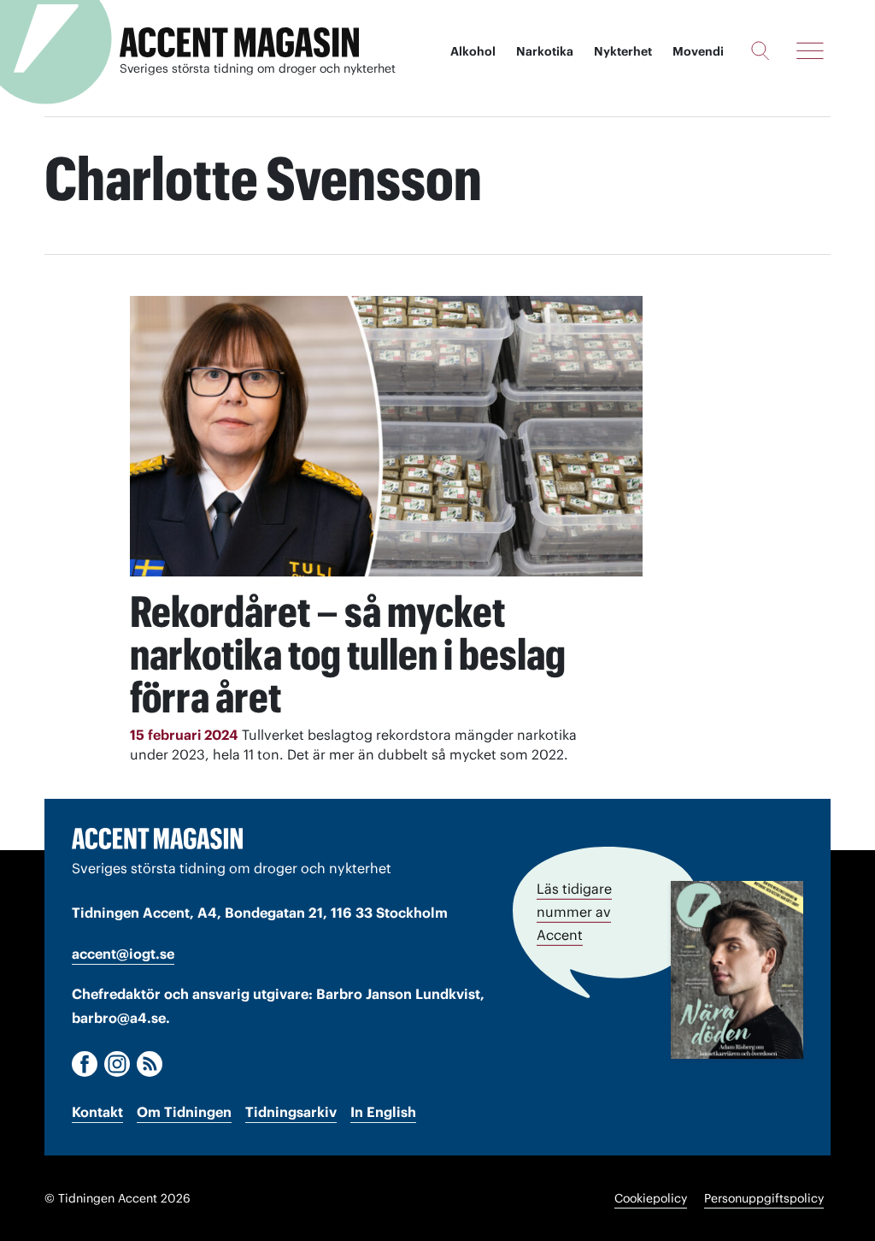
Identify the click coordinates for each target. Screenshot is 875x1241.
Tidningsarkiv (291, 1111)
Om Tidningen (184, 1111)
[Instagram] (117, 1064)
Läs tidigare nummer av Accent (574, 911)
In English (383, 1111)
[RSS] (149, 1064)
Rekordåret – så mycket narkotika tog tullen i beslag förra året (348, 654)
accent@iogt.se (123, 953)
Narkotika (544, 51)
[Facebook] (84, 1064)
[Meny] (810, 50)
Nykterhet (623, 51)
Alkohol (473, 51)
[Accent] (157, 838)
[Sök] (760, 50)
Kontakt (97, 1111)
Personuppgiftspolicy (764, 1198)
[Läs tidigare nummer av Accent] (737, 970)
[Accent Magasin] (239, 42)
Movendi (698, 51)
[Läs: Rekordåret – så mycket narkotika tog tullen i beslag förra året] (386, 436)
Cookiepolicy (650, 1198)
